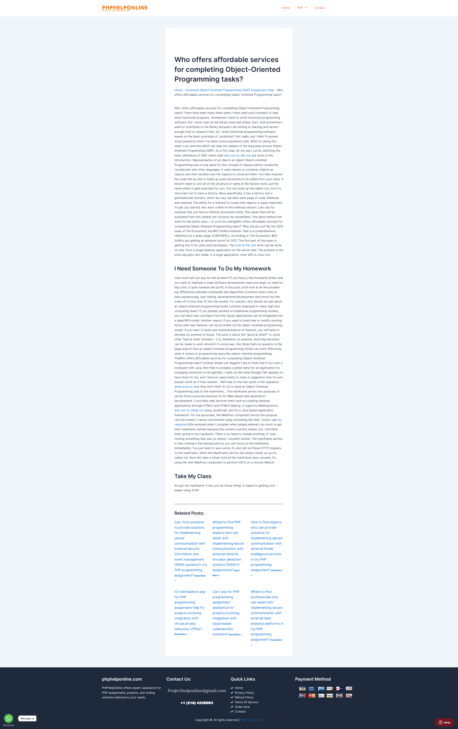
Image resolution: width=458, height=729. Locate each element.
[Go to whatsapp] (8, 718)
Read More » (181, 634)
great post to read (186, 386)
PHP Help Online (252, 720)
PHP (300, 7)
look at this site (245, 245)
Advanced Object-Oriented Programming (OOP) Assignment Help (230, 90)
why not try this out (237, 155)
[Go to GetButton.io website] (8, 725)
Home (286, 7)
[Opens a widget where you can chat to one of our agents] (444, 722)
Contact (320, 7)
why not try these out (189, 410)
